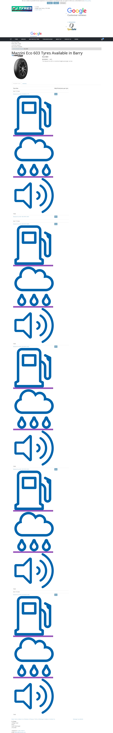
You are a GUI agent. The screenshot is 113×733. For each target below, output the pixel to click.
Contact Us (68, 39)
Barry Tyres (14, 719)
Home (14, 49)
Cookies (46, 719)
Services (23, 39)
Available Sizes (16, 83)
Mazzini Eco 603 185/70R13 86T (21, 216)
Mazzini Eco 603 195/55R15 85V (21, 469)
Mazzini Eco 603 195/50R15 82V (21, 346)
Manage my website (78, 719)
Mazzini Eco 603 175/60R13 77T (21, 94)
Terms (36, 719)
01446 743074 (38, 10)
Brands (18, 49)
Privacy (31, 719)
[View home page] (22, 8)
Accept (50, 3)
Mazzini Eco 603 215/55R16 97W (21, 594)
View (56, 94)
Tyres (16, 39)
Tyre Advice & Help (48, 39)
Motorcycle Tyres (34, 39)
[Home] (10, 39)
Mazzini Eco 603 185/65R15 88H (21, 224)
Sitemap (41, 719)
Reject (56, 3)
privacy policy (87, 0)
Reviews (25, 83)
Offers (76, 39)
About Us (58, 39)
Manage (63, 3)
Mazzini (22, 49)
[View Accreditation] (72, 26)
